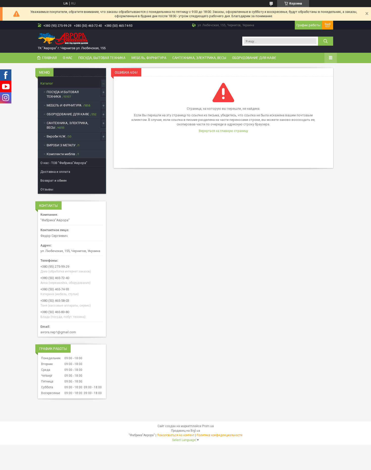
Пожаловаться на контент (175, 435)
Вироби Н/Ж (56, 136)
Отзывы (46, 189)
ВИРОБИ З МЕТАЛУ (61, 145)
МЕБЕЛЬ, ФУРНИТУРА (148, 58)
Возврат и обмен (53, 180)
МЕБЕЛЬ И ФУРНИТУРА (64, 105)
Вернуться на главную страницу (223, 131)
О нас (67, 58)
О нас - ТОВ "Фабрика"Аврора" (63, 163)
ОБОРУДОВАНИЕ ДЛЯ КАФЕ (254, 58)
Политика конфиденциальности (220, 435)
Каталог (46, 83)
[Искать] (325, 41)
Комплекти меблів (61, 154)
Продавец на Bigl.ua (185, 430)
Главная (49, 58)
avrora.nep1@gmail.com (58, 332)
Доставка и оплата (55, 172)
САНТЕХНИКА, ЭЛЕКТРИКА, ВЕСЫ (199, 58)
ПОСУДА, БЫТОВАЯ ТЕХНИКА (101, 58)
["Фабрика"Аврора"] (63, 39)
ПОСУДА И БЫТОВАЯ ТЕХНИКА (63, 94)
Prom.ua (208, 426)
